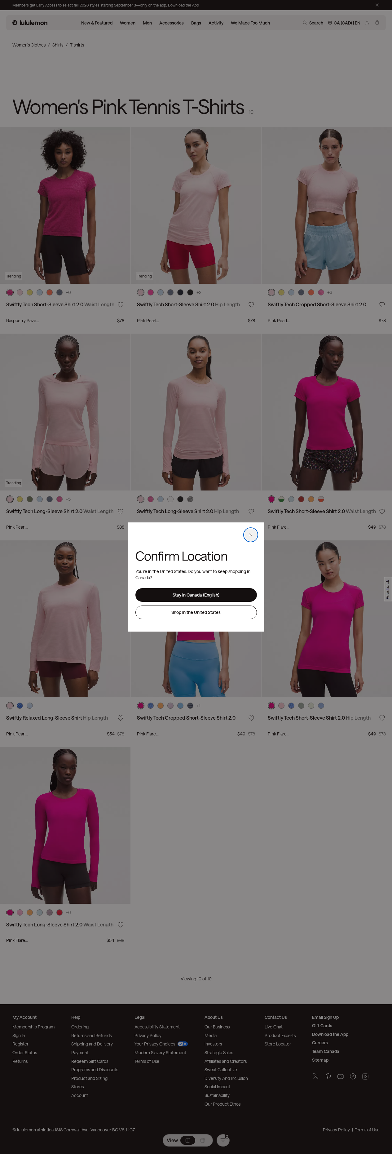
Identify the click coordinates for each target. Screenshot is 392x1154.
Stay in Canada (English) (196, 594)
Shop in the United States (196, 612)
